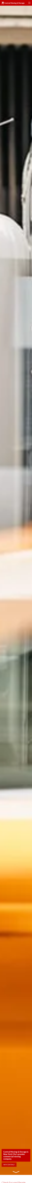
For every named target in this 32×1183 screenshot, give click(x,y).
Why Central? (9, 1165)
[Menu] (29, 3)
